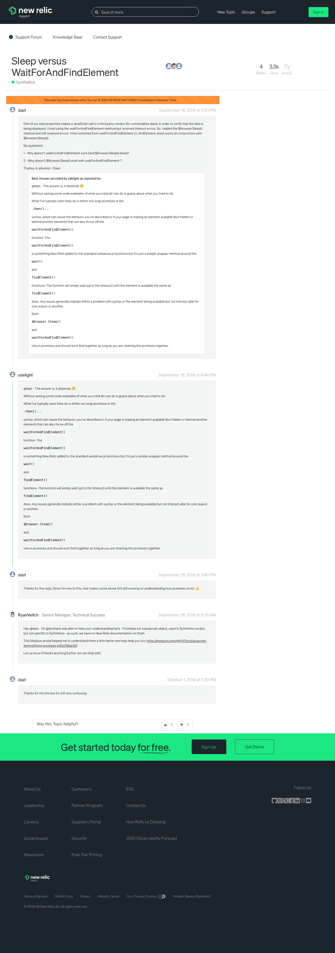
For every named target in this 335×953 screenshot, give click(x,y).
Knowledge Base (67, 36)
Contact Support (107, 36)
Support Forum (29, 36)
